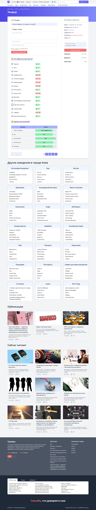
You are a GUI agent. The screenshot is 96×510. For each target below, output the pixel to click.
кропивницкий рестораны (67, 489)
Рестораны (10, 5)
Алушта (73, 448)
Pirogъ (67, 249)
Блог (51, 444)
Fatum (11, 213)
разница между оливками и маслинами (18, 485)
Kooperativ (68, 201)
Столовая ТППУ (13, 292)
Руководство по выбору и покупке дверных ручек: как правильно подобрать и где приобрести (46, 423)
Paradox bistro (69, 182)
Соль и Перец (69, 215)
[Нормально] (23, 48)
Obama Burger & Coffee (15, 194)
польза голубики (39, 483)
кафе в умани (64, 490)
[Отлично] (27, 48)
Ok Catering (68, 218)
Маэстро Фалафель (70, 290)
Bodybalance (68, 278)
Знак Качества (69, 211)
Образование (51, 5)
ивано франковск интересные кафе (43, 486)
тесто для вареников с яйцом (42, 485)
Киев (69, 38)
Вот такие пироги (70, 254)
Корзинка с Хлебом (14, 230)
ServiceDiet (68, 268)
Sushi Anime (40, 290)
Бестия (39, 172)
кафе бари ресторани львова (42, 492)
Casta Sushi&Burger (42, 288)
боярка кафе (64, 486)
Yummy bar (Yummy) (15, 218)
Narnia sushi (40, 297)
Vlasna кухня (68, 198)
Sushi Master (40, 295)
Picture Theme (13, 179)
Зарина (67, 259)
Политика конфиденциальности (58, 452)
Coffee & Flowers (41, 230)
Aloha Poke (68, 237)
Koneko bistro (69, 172)
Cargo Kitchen (69, 235)
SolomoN (39, 213)
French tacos (40, 218)
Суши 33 (39, 292)
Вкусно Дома (69, 275)
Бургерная (36, 5)
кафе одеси (63, 488)
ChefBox (67, 271)
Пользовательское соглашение (58, 450)
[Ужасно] (20, 48)
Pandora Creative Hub (71, 194)
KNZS (38, 191)
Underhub (12, 172)
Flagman (39, 268)
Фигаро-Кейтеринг (70, 220)
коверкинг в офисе (65, 492)
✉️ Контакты (34, 2)
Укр (14, 456)
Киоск (67, 292)
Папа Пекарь (41, 254)
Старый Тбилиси (42, 249)
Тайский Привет (42, 215)
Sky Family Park (69, 297)
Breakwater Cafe (41, 211)
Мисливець (40, 196)
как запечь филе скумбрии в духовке (18, 483)
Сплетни (39, 182)
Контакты (52, 448)
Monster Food (69, 273)
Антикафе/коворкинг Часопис (18, 174)
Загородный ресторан (77, 35)
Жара (38, 271)
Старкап (39, 235)
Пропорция (68, 232)
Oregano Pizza (13, 275)
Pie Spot (67, 252)
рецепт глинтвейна (65, 483)
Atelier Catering (69, 213)
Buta (38, 278)
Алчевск (73, 450)
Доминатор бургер (14, 196)
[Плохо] (22, 48)
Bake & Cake (40, 252)
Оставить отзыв (75, 50)
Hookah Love (12, 220)
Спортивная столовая (15, 295)
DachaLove (40, 194)
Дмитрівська (12, 249)
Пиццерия (43, 5)
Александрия (74, 444)
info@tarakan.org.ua (83, 507)
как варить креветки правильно (69, 485)
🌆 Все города (20, 2)
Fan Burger (12, 191)
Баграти (39, 275)
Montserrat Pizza (13, 268)
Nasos (11, 252)
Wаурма (67, 295)
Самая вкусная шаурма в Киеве (58, 459)
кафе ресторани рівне (14, 489)
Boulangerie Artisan (42, 220)
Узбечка (67, 230)
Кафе (16, 5)
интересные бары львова (15, 490)
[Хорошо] (25, 48)
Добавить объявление (56, 446)
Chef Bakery (12, 235)
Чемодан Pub (13, 259)
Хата (10, 271)
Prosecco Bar (40, 179)
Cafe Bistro (68, 179)
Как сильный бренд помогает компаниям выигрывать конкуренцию (73, 423)
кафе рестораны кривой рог (15, 488)
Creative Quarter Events (71, 196)
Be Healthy (40, 232)
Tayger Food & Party (14, 278)
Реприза (11, 232)
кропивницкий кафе (14, 486)
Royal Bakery (40, 259)
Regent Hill (68, 191)
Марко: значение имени (43, 327)
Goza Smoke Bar (41, 174)
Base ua (39, 177)
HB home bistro (69, 177)
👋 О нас (13, 2)
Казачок (11, 290)
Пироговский (69, 256)
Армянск (73, 452)
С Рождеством (13, 421)
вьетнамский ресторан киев (41, 489)
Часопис (11, 182)
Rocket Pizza (12, 273)
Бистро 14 (68, 174)
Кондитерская (23, 5)
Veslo (38, 201)
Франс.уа (39, 237)
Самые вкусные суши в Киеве (57, 456)
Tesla (10, 256)
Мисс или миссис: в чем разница (19, 393)
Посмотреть (71, 30)
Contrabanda (68, 239)
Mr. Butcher (12, 201)
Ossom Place (40, 239)
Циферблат (12, 177)
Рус (10, 456)
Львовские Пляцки (14, 239)
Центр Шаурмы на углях (72, 288)
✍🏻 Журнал (27, 2)
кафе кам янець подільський (42, 490)
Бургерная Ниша (14, 198)
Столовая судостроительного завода (19, 288)
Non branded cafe (14, 237)
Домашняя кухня (42, 198)
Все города (53, 454)
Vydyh (10, 211)
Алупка (73, 446)
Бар (30, 5)
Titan (10, 215)
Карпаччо (40, 273)
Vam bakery (40, 256)
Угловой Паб (12, 254)
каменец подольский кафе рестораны (44, 488)
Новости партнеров (44, 2)
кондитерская (12, 492)
